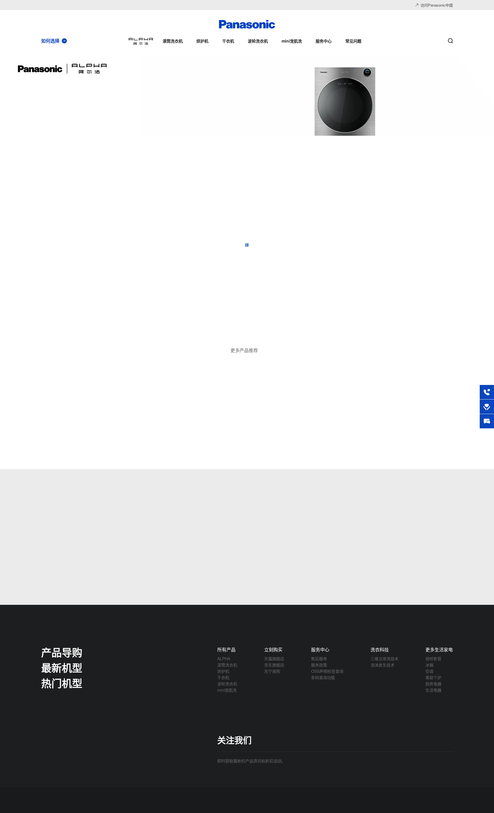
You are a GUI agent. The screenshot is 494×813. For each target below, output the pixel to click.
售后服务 (319, 658)
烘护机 (223, 671)
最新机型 (61, 667)
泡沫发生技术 (382, 665)
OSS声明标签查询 (327, 671)
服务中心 (320, 649)
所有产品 (226, 649)
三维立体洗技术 (384, 658)
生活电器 (433, 690)
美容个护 (433, 677)
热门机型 (61, 683)
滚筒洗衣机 (227, 665)
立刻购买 (273, 649)
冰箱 (429, 665)
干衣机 (223, 677)
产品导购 (61, 652)
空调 (429, 671)
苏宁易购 (272, 671)
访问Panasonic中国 (437, 5)
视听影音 (433, 658)
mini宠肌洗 (227, 690)
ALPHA (223, 658)
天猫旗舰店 (274, 658)
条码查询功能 (323, 677)
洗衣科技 (379, 649)
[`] (175, 333)
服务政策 (319, 665)
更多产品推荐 (244, 350)
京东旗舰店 (274, 665)
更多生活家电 (439, 649)
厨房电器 (433, 683)
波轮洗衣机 (227, 683)
